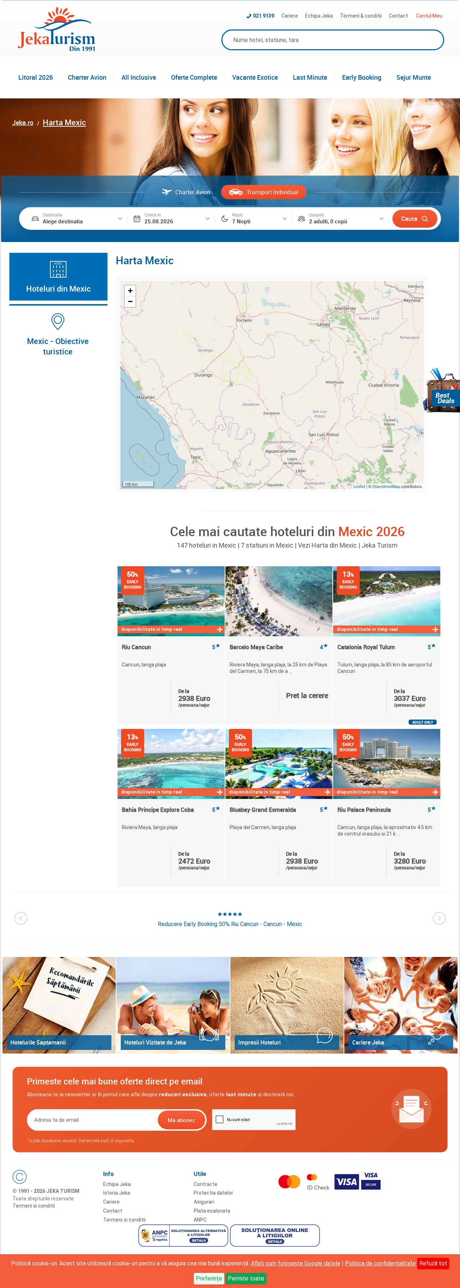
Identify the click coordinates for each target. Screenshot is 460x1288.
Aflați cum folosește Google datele (295, 1263)
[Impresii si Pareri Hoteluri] (287, 1005)
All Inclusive (138, 77)
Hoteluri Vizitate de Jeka (155, 1042)
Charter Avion (87, 77)
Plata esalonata (212, 1211)
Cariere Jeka (368, 1042)
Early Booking (361, 77)
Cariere (289, 16)
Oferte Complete (194, 77)
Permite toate (246, 1278)
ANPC (200, 1220)
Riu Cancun (171, 647)
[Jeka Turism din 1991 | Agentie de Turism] (56, 49)
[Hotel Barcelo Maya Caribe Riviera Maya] (278, 601)
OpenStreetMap (386, 486)
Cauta (409, 218)
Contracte (205, 1184)
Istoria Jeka (116, 1193)
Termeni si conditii (34, 1206)
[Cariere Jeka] (400, 1005)
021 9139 (263, 16)
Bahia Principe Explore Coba (171, 810)
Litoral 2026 (35, 77)
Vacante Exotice (255, 77)
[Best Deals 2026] (441, 390)
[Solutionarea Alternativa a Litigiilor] (184, 1236)
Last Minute (310, 77)
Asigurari (204, 1202)
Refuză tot (433, 1263)
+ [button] (130, 290)
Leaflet (359, 486)
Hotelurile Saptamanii (38, 1042)
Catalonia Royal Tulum (386, 647)
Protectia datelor (213, 1193)
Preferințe (209, 1278)
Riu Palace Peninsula (386, 810)
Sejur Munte (413, 77)
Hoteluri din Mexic (58, 288)
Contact (398, 16)
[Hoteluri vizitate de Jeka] (173, 1005)
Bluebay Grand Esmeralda (279, 810)
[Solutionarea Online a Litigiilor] (276, 1236)
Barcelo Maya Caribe (279, 647)
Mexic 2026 (371, 531)
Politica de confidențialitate (380, 1263)
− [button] (130, 301)
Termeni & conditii (361, 16)
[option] (171, 645)
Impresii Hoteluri (259, 1042)
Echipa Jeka (319, 16)
